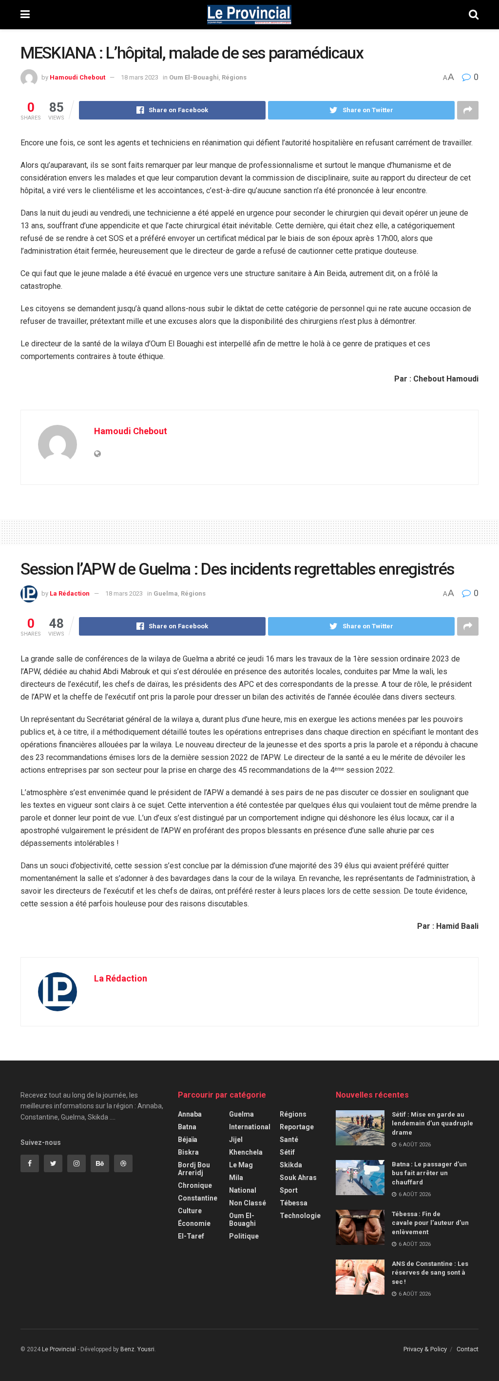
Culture (190, 1211)
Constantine (197, 1198)
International (249, 1127)
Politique (244, 1236)
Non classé (247, 1203)
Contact (468, 1349)
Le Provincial (59, 1349)
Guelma (166, 593)
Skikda (291, 1165)
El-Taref (191, 1236)
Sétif (287, 1152)
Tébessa (293, 1203)
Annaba (190, 1114)
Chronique (195, 1185)
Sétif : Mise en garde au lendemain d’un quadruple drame (432, 1123)
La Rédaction (70, 593)
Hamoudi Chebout (77, 77)
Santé (289, 1139)
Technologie (300, 1216)
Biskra (188, 1152)
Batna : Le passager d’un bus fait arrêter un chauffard (429, 1173)
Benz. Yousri (137, 1349)
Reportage (297, 1127)
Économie (194, 1223)
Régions (234, 77)
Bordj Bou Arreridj (194, 1169)
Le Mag (241, 1165)
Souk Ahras (298, 1177)
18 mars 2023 (139, 77)
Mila (236, 1177)
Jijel (236, 1139)
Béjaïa (187, 1139)
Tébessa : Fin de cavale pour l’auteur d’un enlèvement (430, 1222)
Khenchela (246, 1152)
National (242, 1190)
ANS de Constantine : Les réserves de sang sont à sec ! (430, 1272)
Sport (289, 1190)
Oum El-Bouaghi (194, 77)
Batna (187, 1127)
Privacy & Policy (425, 1349)
